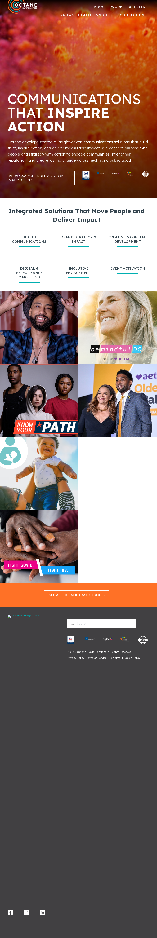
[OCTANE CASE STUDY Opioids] (39, 436)
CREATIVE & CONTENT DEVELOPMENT (127, 239)
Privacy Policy (75, 657)
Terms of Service (96, 657)
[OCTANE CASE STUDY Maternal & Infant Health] (39, 509)
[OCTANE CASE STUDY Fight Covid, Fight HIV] (39, 581)
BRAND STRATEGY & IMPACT (78, 239)
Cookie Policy (131, 657)
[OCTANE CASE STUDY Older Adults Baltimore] (117, 436)
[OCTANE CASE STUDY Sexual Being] (39, 363)
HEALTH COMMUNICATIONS (29, 239)
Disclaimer (115, 657)
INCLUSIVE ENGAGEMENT (78, 270)
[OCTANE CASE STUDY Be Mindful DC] (117, 363)
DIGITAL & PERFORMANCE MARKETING (29, 273)
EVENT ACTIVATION (127, 268)
